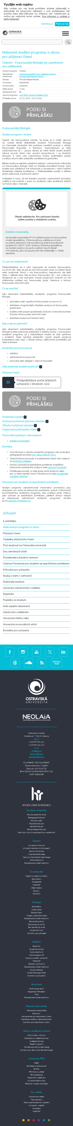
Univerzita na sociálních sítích (20, 624)
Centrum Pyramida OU (19, 501)
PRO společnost (36, 1075)
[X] (49, 652)
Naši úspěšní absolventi (16, 606)
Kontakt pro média (36, 1097)
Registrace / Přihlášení (36, 992)
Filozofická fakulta (36, 824)
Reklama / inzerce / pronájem (36, 1084)
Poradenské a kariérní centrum (20, 557)
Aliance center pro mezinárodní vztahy (36, 1016)
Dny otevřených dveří (15, 551)
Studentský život (36, 930)
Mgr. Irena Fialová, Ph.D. (44, 455)
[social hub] (56, 662)
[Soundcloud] (28, 662)
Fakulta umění (36, 821)
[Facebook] (9, 652)
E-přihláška (9, 521)
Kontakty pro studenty (37, 976)
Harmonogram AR (36, 955)
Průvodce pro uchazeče (16, 570)
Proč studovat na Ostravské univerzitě (24, 545)
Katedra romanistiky (20, 441)
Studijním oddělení (22, 461)
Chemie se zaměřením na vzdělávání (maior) (37, 74)
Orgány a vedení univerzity (36, 876)
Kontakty (36, 894)
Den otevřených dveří (36, 927)
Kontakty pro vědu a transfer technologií (36, 1050)
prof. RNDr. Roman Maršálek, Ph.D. (33, 95)
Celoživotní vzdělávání (16, 612)
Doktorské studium (13, 582)
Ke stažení (37, 1108)
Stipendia (8, 594)
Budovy (36, 891)
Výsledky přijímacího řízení (18, 539)
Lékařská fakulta (36, 826)
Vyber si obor (36, 910)
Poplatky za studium (14, 600)
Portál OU (36, 946)
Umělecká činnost (37, 1041)
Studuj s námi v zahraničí (17, 576)
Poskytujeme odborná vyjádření (36, 1102)
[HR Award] (36, 796)
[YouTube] (36, 652)
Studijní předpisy (36, 970)
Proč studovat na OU (36, 924)
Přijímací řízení (11, 533)
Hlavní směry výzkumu (36, 1035)
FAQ (36, 995)
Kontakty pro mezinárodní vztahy (36, 1022)
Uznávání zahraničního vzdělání (21, 588)
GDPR (36, 1063)
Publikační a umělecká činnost (36, 1038)
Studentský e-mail (36, 949)
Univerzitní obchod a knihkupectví (36, 848)
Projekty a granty (36, 1044)
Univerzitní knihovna (36, 845)
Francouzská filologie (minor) (31, 76)
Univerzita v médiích (37, 1105)
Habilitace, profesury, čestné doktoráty (36, 1019)
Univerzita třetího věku (16, 618)
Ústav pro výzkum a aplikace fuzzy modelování (36, 832)
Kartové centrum (36, 860)
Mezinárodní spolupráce (36, 1010)
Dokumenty (36, 879)
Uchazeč (9, 513)
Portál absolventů (36, 989)
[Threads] (15, 662)
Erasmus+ (36, 1013)
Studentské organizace (36, 973)
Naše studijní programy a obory (21, 527)
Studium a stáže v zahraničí (36, 958)
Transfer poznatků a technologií (36, 1047)
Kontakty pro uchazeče (16, 630)
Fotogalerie (36, 882)
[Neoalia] (36, 717)
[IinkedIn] (63, 652)
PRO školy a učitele (36, 1072)
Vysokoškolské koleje (36, 854)
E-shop (36, 1069)
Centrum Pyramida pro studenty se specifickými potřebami (36, 563)
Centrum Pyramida (57, 467)
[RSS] (41, 662)
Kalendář (36, 885)
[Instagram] (23, 652)
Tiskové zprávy (36, 1100)
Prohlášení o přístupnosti (36, 1066)
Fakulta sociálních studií (36, 815)
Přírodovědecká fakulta (36, 829)
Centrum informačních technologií (36, 857)
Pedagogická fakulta (36, 818)
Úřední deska (36, 888)
